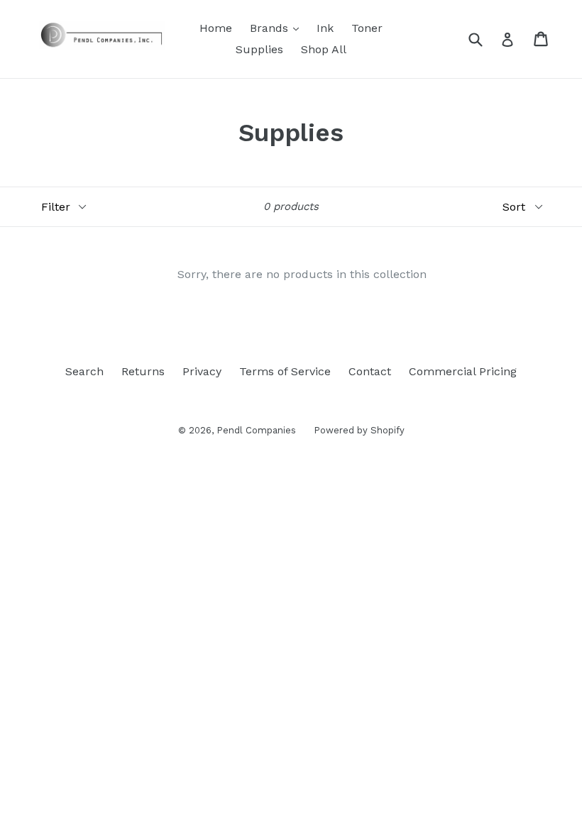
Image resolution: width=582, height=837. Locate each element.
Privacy (201, 371)
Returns (143, 371)
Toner (367, 28)
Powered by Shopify (359, 430)
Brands (278, 28)
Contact (369, 371)
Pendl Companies (256, 430)
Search (84, 371)
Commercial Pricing (463, 371)
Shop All (323, 49)
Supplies (259, 49)
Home (215, 28)
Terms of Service (285, 371)
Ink (325, 28)
